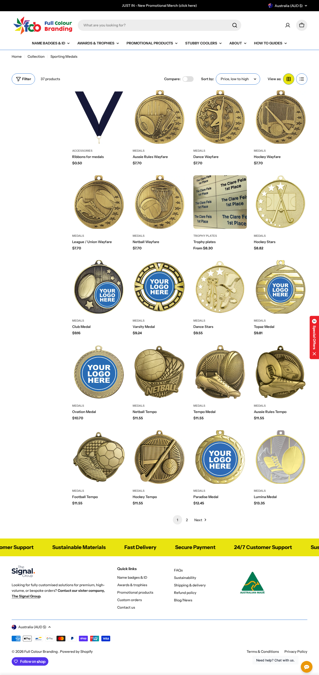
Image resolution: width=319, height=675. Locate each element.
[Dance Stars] (220, 287)
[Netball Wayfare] (159, 202)
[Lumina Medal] (280, 457)
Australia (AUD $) (289, 6)
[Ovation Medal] (99, 372)
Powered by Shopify (76, 651)
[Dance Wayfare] (220, 117)
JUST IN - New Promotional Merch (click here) (159, 5)
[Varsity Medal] (159, 287)
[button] (314, 337)
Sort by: (207, 79)
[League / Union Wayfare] (99, 202)
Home (17, 56)
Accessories (82, 150)
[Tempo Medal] (220, 372)
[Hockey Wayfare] (280, 117)
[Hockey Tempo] (159, 457)
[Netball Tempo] (159, 372)
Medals (139, 150)
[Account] (288, 25)
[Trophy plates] (220, 202)
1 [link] (177, 520)
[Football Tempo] (99, 457)
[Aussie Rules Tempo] (280, 372)
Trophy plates (205, 235)
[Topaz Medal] (280, 287)
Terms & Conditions (263, 651)
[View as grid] (288, 79)
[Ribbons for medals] (99, 117)
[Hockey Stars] (280, 202)
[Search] (234, 25)
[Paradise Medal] (220, 457)
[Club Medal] (99, 287)
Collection (36, 56)
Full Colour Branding (41, 651)
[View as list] (301, 79)
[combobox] (159, 25)
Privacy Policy (295, 651)
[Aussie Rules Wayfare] (159, 117)
